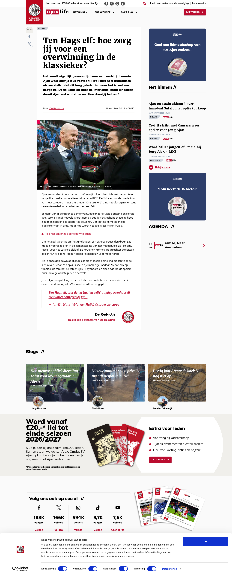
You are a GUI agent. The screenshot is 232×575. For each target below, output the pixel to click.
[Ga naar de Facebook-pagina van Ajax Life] (106, 4)
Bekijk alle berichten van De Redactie (91, 320)
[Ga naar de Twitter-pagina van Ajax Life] (112, 4)
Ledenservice (199, 3)
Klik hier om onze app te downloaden (68, 234)
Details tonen (169, 568)
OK (206, 541)
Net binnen (80, 12)
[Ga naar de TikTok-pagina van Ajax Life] (123, 4)
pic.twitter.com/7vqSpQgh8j (68, 297)
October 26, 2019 (107, 304)
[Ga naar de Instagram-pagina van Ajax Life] (117, 4)
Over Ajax (127, 12)
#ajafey (106, 292)
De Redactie (56, 108)
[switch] (92, 568)
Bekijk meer (162, 167)
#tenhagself (121, 292)
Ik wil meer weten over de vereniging (169, 3)
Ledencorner (102, 12)
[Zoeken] (144, 3)
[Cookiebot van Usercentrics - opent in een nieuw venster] (20, 568)
